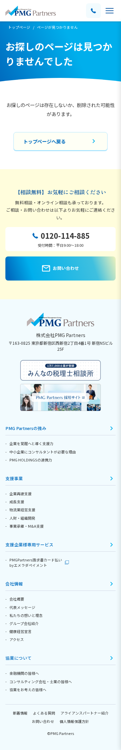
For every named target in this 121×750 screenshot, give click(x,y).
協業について (18, 658)
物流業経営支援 (22, 509)
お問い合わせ (43, 721)
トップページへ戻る (44, 141)
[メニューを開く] (109, 10)
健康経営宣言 (20, 631)
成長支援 (16, 501)
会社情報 (14, 583)
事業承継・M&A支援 (26, 526)
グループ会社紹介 (24, 623)
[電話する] (93, 10)
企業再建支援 (20, 493)
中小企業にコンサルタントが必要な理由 (42, 451)
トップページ (19, 27)
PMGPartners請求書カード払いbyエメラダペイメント (35, 562)
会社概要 (16, 599)
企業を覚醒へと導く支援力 (31, 443)
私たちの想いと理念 (26, 615)
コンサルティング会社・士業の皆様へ (40, 681)
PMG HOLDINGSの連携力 (30, 459)
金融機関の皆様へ (24, 673)
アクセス (16, 639)
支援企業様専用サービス (29, 544)
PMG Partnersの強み (25, 428)
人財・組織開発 (22, 518)
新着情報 (20, 713)
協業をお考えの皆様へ (27, 689)
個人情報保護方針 (74, 721)
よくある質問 (44, 713)
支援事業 (14, 478)
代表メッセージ (22, 607)
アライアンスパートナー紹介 (85, 713)
